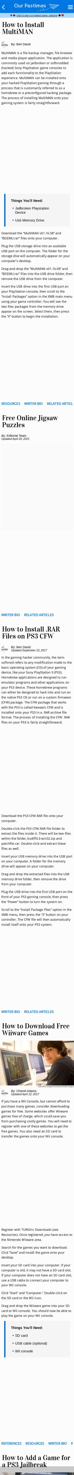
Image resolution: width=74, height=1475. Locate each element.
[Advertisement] (37, 154)
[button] (3, 7)
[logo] (37, 6)
